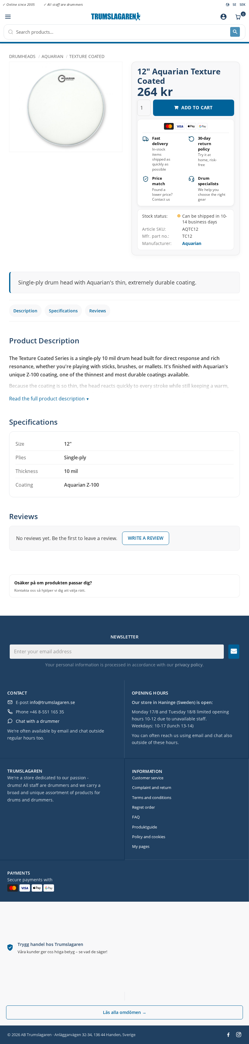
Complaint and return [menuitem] (151, 787)
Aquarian (191, 243)
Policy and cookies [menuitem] (148, 836)
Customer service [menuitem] (147, 777)
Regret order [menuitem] (143, 807)
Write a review (145, 538)
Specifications (63, 311)
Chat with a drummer (38, 721)
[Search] (235, 32)
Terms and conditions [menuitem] (151, 797)
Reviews (97, 311)
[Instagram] (239, 1035)
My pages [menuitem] (140, 846)
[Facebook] (228, 1035)
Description (25, 311)
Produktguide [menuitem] (144, 827)
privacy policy (189, 665)
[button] (7, 17)
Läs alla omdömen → (124, 1012)
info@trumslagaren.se (52, 702)
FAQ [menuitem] (136, 817)
